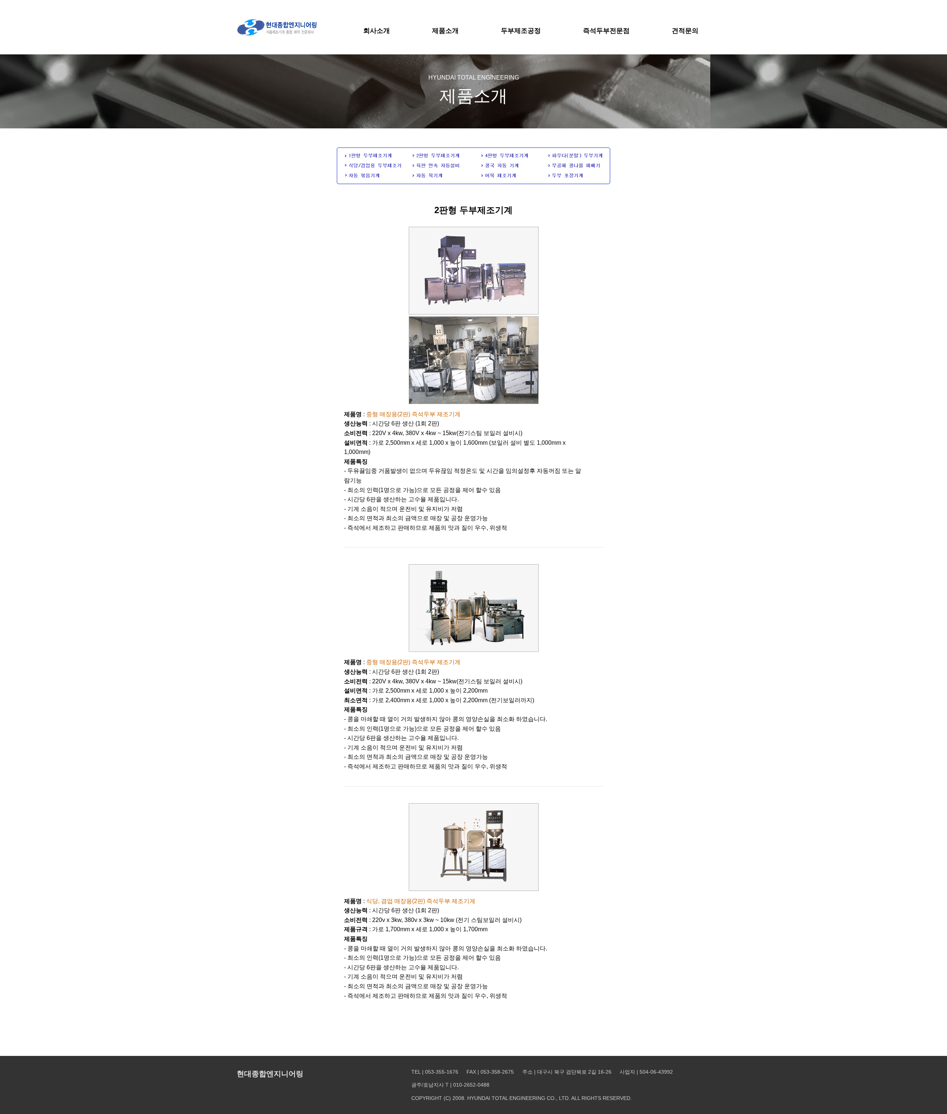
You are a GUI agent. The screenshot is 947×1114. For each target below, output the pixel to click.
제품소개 (445, 30)
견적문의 (685, 30)
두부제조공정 (521, 30)
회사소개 (376, 30)
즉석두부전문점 (606, 30)
